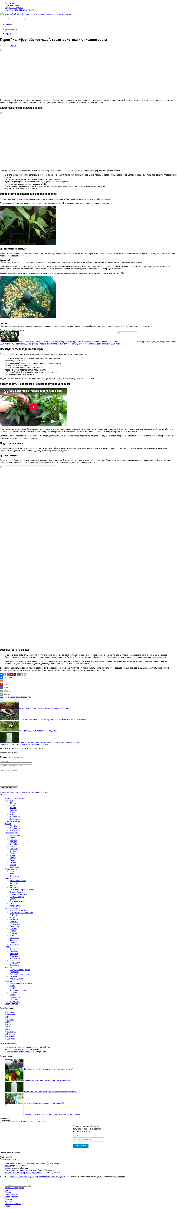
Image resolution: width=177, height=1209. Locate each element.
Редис (12, 855)
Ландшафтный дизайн (20, 969)
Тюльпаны (14, 938)
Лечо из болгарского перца (22, 890)
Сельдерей (15, 828)
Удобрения (14, 999)
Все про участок (17, 979)
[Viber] (18, 674)
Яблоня (13, 803)
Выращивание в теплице (21, 983)
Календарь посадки (18, 990)
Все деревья (15, 819)
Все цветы (14, 944)
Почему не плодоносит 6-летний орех (22, 1163)
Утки (12, 874)
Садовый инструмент (19, 974)
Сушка (13, 903)
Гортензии (14, 926)
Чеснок (13, 865)
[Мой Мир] (8, 674)
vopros (8, 1166)
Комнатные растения (19, 910)
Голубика (14, 951)
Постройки (14, 972)
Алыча (12, 814)
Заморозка (14, 887)
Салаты (13, 899)
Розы (12, 935)
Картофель (15, 844)
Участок (8, 967)
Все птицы (14, 876)
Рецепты (9, 878)
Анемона (14, 915)
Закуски (13, 885)
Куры (12, 871)
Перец (13, 45)
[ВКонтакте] (1, 674)
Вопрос (8, 1168)
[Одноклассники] (4, 674)
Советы (8, 981)
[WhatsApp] (21, 674)
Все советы (15, 1001)
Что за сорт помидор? (14, 1049)
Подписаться (80, 1146)
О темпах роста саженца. (16, 1170)
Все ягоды (14, 965)
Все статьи (9, 3)
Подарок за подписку (14, 7)
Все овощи (14, 867)
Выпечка (14, 883)
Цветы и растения (13, 908)
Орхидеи (13, 928)
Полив (13, 995)
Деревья (9, 801)
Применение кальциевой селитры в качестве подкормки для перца (49, 742)
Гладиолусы (15, 924)
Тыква (12, 860)
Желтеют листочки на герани (18, 1052)
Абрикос (13, 810)
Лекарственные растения (21, 912)
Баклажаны (15, 835)
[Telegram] (25, 674)
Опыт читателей (12, 1004)
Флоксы (13, 940)
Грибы (12, 985)
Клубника (14, 956)
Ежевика (14, 954)
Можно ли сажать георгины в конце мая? (24, 1172)
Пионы (13, 931)
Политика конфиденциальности (19, 10)
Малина (13, 960)
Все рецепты (15, 906)
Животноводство (12, 821)
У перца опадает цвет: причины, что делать (38, 731)
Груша (12, 805)
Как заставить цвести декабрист (19, 1047)
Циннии (13, 942)
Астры (12, 917)
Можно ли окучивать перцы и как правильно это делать (44, 708)
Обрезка (13, 992)
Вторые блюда (16, 892)
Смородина (15, 963)
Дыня (12, 837)
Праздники (15, 997)
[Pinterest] (11, 674)
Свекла (13, 858)
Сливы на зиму (16, 901)
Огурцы (13, 851)
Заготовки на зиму (18, 881)
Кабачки (13, 839)
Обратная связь (12, 5)
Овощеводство (12, 833)
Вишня (13, 808)
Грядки (13, 988)
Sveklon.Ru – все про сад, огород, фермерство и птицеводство (37, 1177)
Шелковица (15, 817)
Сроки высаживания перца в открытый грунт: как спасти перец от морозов (53, 719)
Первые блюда (17, 896)
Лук (11, 846)
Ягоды (8, 947)
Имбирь (13, 826)
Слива (12, 812)
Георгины (14, 922)
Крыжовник (15, 958)
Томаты (13, 862)
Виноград (14, 949)
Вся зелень (15, 830)
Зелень (8, 823)
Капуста (13, 842)
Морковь (14, 849)
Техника (13, 976)
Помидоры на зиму (18, 894)
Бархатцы (14, 919)
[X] (14, 674)
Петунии (13, 933)
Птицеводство (11, 869)
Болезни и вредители (14, 798)
